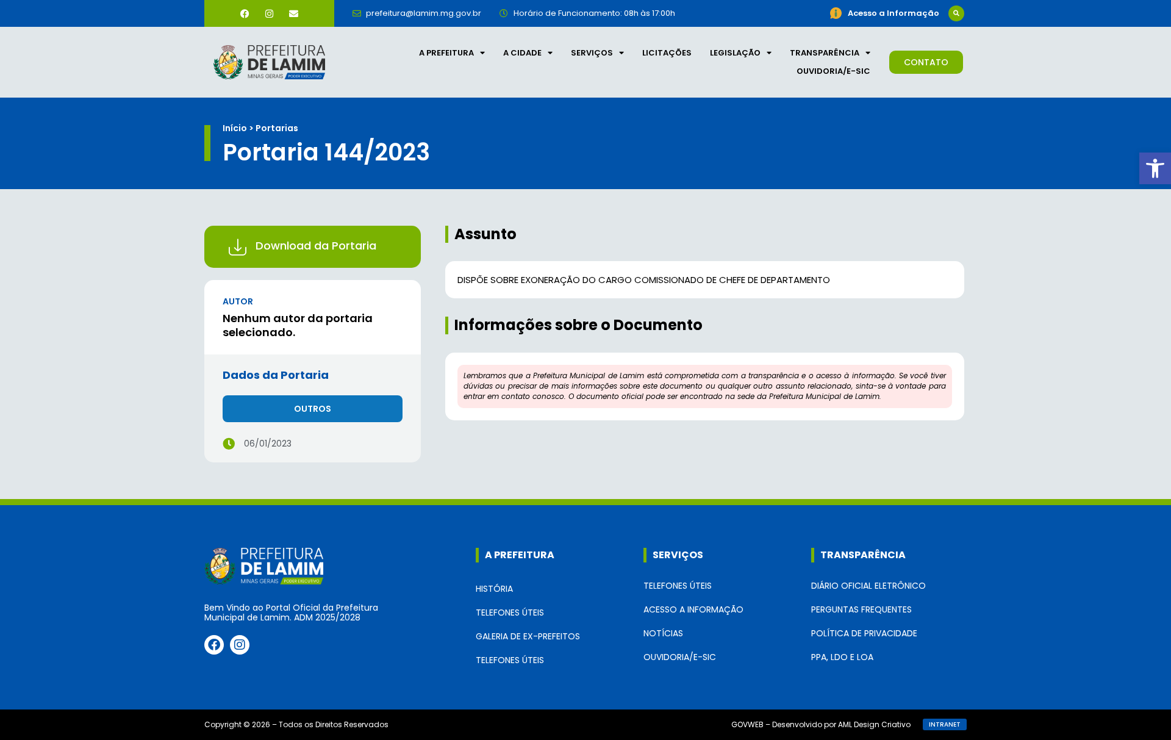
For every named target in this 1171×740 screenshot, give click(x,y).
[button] (956, 13)
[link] (1155, 168)
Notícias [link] (663, 633)
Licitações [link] (667, 53)
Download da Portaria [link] (316, 245)
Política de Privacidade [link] (864, 633)
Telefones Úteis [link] (510, 612)
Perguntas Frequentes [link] (861, 609)
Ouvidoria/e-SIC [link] (833, 71)
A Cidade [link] (522, 53)
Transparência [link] (824, 53)
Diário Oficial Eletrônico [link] (868, 586)
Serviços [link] (592, 53)
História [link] (494, 589)
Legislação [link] (735, 53)
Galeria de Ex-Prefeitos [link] (528, 636)
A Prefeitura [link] (446, 53)
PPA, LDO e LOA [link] (842, 657)
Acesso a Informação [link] (693, 609)
